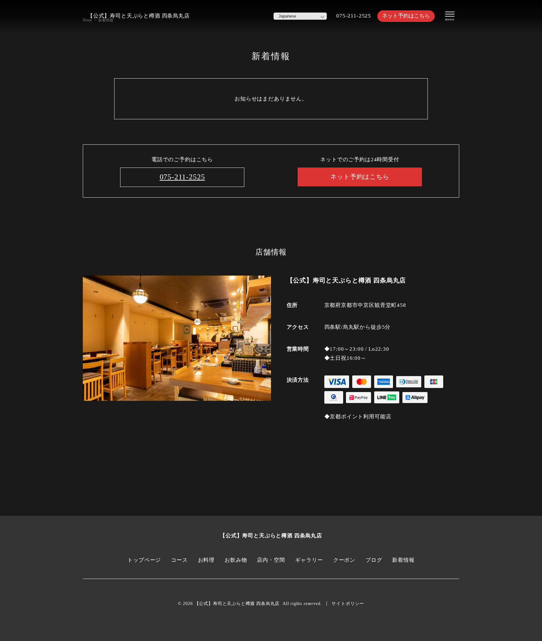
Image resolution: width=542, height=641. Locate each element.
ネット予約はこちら (406, 16)
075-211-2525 (353, 16)
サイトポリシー (348, 603)
